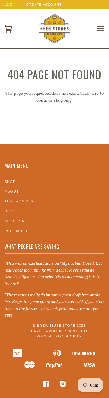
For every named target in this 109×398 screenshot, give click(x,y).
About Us (79, 331)
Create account (44, 4)
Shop (10, 182)
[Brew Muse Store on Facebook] (46, 385)
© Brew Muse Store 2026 (59, 325)
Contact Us (17, 231)
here (94, 93)
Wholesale (17, 221)
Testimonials (19, 201)
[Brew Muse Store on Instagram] (63, 385)
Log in (11, 4)
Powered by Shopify (59, 336)
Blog (10, 211)
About (12, 191)
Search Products (48, 331)
